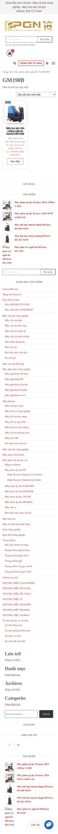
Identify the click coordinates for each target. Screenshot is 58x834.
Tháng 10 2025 (12, 660)
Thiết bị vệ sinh (10, 577)
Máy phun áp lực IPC (15, 470)
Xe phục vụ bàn (13, 636)
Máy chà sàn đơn (13, 320)
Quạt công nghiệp (11, 529)
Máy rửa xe (10, 507)
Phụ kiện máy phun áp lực (18, 512)
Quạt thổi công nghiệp (13, 535)
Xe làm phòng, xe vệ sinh (15, 620)
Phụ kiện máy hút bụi (15, 443)
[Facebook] (9, 745)
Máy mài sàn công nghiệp (15, 449)
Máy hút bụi (8, 401)
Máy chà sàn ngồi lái (15, 331)
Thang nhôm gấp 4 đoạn (17, 550)
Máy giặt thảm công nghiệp (16, 369)
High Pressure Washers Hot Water (24, 480)
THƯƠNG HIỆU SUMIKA (15, 615)
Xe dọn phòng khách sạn (17, 630)
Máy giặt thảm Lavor (15, 395)
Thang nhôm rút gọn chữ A (18, 566)
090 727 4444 (34, 11)
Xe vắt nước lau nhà (15, 641)
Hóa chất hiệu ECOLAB (17, 304)
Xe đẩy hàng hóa (13, 625)
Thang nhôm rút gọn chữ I (18, 571)
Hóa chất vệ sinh (10, 299)
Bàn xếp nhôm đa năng (16, 544)
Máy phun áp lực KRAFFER (19, 491)
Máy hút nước (12, 438)
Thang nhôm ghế (13, 561)
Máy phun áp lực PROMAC (19, 502)
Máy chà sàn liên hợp (15, 325)
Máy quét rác (9, 518)
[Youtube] (18, 745)
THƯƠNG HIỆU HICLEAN (16, 588)
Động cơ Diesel (12, 464)
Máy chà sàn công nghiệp (15, 315)
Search (46, 714)
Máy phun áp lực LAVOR (18, 496)
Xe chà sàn (10, 358)
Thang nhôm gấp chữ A (17, 555)
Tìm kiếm (44, 39)
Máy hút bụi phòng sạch (17, 432)
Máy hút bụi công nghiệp (17, 411)
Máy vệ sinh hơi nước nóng (16, 524)
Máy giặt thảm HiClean (16, 373)
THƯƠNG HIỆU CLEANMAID (18, 583)
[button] (53, 63)
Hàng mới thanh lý (11, 294)
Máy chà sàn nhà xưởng (17, 336)
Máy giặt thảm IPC (14, 379)
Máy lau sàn (11, 347)
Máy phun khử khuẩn (13, 454)
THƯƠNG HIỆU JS (12, 599)
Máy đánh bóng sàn (15, 341)
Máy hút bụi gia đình (15, 422)
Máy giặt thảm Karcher (16, 384)
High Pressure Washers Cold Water (24, 474)
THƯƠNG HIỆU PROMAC (16, 610)
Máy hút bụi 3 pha (14, 405)
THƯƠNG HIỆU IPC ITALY (16, 593)
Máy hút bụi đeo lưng (16, 416)
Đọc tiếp (15, 161)
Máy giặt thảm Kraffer (16, 390)
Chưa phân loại (10, 289)
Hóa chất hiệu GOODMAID (19, 309)
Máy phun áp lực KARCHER (19, 486)
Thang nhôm (8, 540)
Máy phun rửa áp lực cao (15, 460)
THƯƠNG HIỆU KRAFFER (16, 604)
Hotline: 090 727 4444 (31, 63)
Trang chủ (7, 72)
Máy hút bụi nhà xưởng (17, 427)
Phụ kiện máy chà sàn (16, 352)
